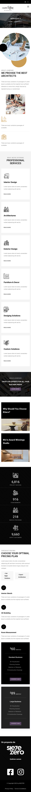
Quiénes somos (15, 759)
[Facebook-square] (10, 772)
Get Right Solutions (7, 576)
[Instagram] (20, 772)
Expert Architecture (22, 576)
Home (11, 21)
